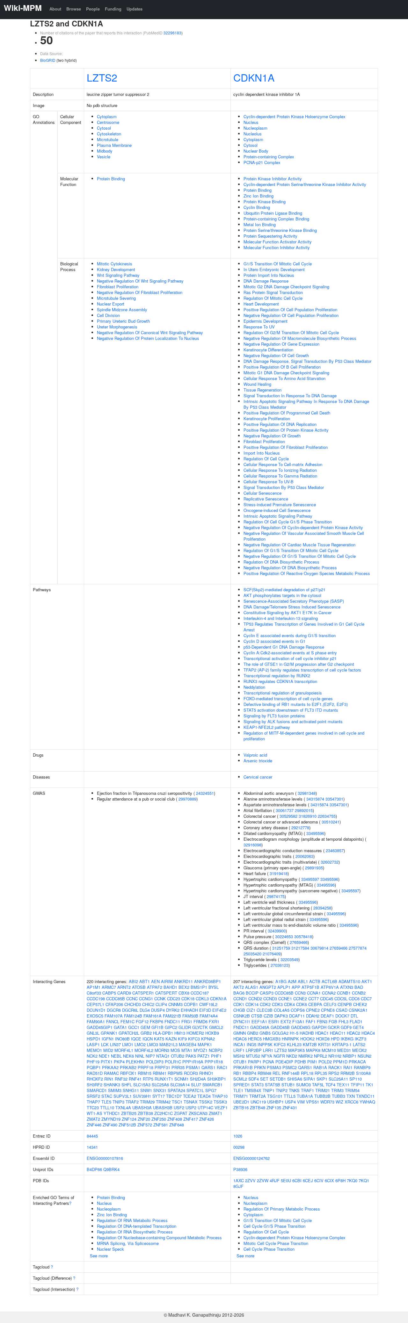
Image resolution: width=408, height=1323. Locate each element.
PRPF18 (145, 1067)
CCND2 (255, 999)
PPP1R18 (214, 1062)
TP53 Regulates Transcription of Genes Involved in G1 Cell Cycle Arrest (304, 627)
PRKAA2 (110, 1067)
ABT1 (144, 981)
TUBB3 (338, 1096)
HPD (335, 1039)
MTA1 (186, 1050)
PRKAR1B (243, 1067)
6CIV (319, 1180)
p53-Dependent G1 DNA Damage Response (284, 647)
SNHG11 (131, 1090)
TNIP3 (118, 1102)
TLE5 (106, 1102)
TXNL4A (123, 1107)
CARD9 (124, 993)
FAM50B (190, 1016)
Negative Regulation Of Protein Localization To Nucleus (148, 338)
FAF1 (311, 1021)
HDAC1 (322, 1033)
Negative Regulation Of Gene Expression (281, 344)
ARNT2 (124, 987)
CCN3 (300, 993)
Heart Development (261, 304)
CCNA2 (329, 993)
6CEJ (308, 1180)
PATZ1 (203, 1056)
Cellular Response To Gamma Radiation (280, 476)
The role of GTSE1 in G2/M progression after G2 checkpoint (299, 664)
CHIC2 (148, 1004)
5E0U (286, 1180)
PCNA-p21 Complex (262, 162)
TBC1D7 (174, 1096)
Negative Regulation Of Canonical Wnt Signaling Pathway (150, 332)
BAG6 (238, 993)
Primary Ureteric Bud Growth (123, 321)
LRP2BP (254, 1050)
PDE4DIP (284, 1062)
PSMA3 (274, 1067)
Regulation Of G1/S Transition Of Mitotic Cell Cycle (291, 550)
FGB (333, 1021)
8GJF (238, 1186)
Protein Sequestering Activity (270, 236)
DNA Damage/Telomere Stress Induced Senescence (292, 607)
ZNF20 (144, 1119)
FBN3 (322, 1021)
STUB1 (288, 1085)
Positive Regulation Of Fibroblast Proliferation (286, 447)
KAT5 (159, 1039)
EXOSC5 (95, 1016)
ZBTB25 (128, 1113)
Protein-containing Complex (269, 157)
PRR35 (178, 1067)
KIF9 (182, 1039)
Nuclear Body (256, 151)
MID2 (108, 1050)
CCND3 (270, 999)
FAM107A (114, 1016)
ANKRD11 (183, 981)
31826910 (308, 816)
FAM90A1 (96, 1021)
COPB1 (191, 1004)
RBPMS (175, 1073)
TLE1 (238, 1090)
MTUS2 (253, 1056)
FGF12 (142, 1021)
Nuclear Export (110, 304)
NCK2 (92, 1056)
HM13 (179, 1033)
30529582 (288, 816)
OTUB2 (177, 1056)
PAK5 (191, 1056)
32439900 (277, 931)
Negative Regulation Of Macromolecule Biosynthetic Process (300, 338)
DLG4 (145, 1010)
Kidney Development (116, 269)
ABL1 (303, 981)
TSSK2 (205, 1102)
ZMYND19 (110, 1119)
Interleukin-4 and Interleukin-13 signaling (281, 618)
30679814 (319, 948)
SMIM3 (114, 1090)
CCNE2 (300, 999)
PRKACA (357, 1062)
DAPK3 (281, 1016)
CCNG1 (146, 999)
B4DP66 (94, 1169)
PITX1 (107, 1062)
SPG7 (210, 1090)
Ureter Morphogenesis (117, 327)
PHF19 (93, 1062)
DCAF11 (297, 1016)
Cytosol (104, 128)
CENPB (345, 1004)
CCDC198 (96, 999)
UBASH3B (162, 1107)
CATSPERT (166, 993)
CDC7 (366, 999)
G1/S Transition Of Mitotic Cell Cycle (278, 264)
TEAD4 (204, 1096)
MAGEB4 (187, 1044)
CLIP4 (161, 1004)
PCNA (268, 1062)
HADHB (307, 1033)
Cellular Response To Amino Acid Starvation (284, 378)
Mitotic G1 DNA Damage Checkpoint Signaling (286, 373)
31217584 (300, 948)
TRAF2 (132, 1102)
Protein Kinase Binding (265, 201)
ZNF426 (206, 1119)
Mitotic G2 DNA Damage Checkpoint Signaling (286, 287)
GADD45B (280, 1027)
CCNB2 (359, 993)
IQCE (136, 1039)
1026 (237, 1136)
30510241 (330, 822)
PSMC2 (289, 1067)
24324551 (205, 793)
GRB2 (146, 1033)
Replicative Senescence (266, 499)
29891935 (314, 868)
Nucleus (251, 122)
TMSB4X (252, 1090)
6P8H (340, 1180)
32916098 (252, 845)
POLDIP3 (155, 1062)
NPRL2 (320, 1056)
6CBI (297, 1180)
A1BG (281, 981)
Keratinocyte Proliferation (267, 418)
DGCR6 (114, 1010)
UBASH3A (142, 1107)
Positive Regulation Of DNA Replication (280, 424)
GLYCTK (200, 1027)
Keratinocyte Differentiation (268, 350)
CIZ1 (250, 1010)
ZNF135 (273, 1107)
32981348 (307, 793)
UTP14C (205, 1107)
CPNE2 (313, 1010)
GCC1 (133, 1027)
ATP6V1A (330, 987)
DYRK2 (172, 1010)
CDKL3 (202, 999)
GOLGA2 (280, 1033)
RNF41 (135, 1079)
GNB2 (252, 1033)
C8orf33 (94, 993)
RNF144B (291, 1073)
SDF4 (253, 1079)
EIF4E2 (219, 1010)
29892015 (304, 810)
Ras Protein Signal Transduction (273, 292)
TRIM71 (240, 1096)
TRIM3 (337, 1090)
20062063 (304, 856)
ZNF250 (158, 1119)
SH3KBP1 (216, 1079)
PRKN (260, 1067)
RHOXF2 (95, 1079)
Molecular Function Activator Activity (278, 242)
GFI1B (157, 1027)
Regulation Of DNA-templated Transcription (136, 1226)
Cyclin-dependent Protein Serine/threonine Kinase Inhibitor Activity (305, 184)
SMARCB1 (212, 1085)
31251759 (281, 948)
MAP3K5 (296, 1050)
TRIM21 (322, 1090)
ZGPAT (180, 1113)
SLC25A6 (160, 1085)
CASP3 (266, 993)
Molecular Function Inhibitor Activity (277, 247)
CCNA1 (314, 993)
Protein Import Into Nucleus (269, 275)
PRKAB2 (128, 1067)
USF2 (179, 1107)
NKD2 (291, 1056)
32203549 (289, 959)
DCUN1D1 (96, 1010)
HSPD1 (93, 1039)
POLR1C (173, 1062)
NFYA (266, 1056)
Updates (134, 9)
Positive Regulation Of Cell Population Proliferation (290, 309)
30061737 (285, 810)
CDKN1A (253, 77)
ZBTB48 (257, 1107)
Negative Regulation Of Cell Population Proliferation (291, 315)
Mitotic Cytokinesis (114, 264)
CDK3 (277, 1004)
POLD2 (325, 1062)
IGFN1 (108, 1039)
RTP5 (148, 1079)
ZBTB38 (145, 1113)
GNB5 (265, 1033)
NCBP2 (215, 1050)
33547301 (334, 799)
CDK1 (238, 1004)
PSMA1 (193, 1067)
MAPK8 (313, 1050)
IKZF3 (360, 1039)
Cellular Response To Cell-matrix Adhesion (283, 464)
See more (99, 1256)
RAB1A (320, 1067)
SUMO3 (303, 1085)
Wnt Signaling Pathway (118, 275)
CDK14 (252, 1004)
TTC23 (93, 1107)
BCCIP (252, 993)
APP (296, 987)
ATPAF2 (154, 987)
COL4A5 (281, 1010)
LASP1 (93, 1044)
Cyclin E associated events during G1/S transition (290, 635)
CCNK (160, 999)
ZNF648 (176, 1125)
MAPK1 (205, 1044)
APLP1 (283, 987)
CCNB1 (344, 993)
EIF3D (205, 1010)
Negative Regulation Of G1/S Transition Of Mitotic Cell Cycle (300, 556)
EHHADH (189, 1010)
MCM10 (329, 1050)
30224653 (284, 936)
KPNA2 (208, 1039)
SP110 (355, 1079)
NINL (139, 1056)
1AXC (238, 1180)
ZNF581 (160, 1125)
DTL (354, 1016)
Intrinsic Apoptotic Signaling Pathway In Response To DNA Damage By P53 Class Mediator (306, 404)
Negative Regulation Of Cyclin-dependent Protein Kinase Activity (303, 527)
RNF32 (121, 1079)
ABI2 (133, 981)
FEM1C (127, 1021)
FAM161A (152, 1016)
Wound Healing (257, 384)
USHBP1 (275, 1102)
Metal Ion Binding (260, 224)
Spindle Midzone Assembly (122, 309)
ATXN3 (346, 987)
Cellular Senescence (262, 493)
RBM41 (159, 1073)
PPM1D (340, 1062)
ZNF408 (174, 1119)
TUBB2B (322, 1096)
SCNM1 (181, 1079)
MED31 (344, 1050)
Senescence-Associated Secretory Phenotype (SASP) (294, 601)
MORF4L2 (144, 1050)
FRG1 (186, 1021)
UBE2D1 (241, 1102)
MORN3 (162, 1050)
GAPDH (319, 1027)
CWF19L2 (208, 1004)
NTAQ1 (163, 1056)
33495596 (315, 833)
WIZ (339, 1102)
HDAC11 (338, 1033)
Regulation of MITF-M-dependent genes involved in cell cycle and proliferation (304, 736)
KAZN (171, 1039)
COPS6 (298, 1010)
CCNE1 (285, 999)
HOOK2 (307, 1039)
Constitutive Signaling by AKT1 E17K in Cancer (288, 612)
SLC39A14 (180, 1085)
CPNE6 (328, 1010)
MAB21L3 (168, 1044)
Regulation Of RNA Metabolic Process (132, 1220)
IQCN (147, 1039)
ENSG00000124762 (251, 1158)
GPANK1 (109, 1033)
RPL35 (321, 1073)
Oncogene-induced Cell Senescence (277, 510)
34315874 (315, 799)
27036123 (279, 965)
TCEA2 (189, 1096)
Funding (113, 9)
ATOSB (139, 987)
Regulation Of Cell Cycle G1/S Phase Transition (288, 522)
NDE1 (104, 1056)
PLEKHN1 (135, 1062)
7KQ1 (364, 1180)
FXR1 (214, 1021)
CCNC (132, 999)
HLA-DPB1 (163, 1033)
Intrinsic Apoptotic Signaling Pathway (278, 516)
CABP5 (109, 993)
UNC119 (258, 1102)
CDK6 (301, 1004)
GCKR (333, 1027)
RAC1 (222, 1067)
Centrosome (108, 122)
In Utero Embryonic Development (274, 269)
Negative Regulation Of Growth (272, 436)
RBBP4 (249, 1073)
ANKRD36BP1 (207, 981)
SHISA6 (294, 1079)
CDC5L (340, 999)
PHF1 (216, 1056)
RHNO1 (206, 1073)
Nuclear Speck (110, 1249)
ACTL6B (329, 981)
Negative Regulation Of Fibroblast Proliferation (139, 292)
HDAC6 (240, 1039)
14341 (92, 1147)
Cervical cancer (258, 777)
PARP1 (254, 1062)
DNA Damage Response (266, 281)
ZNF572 (144, 1125)
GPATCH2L (129, 1033)
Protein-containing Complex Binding (276, 219)
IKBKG (347, 1039)
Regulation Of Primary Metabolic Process (282, 1209)
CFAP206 (114, 1004)
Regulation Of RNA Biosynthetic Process (135, 1232)
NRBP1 (349, 1056)
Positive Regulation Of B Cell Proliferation (282, 367)
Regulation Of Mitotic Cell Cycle (273, 298)
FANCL (112, 1021)
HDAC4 (368, 1033)
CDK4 (289, 1004)
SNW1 (146, 1090)
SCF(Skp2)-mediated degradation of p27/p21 (284, 589)
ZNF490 (110, 1125)
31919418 (279, 873)
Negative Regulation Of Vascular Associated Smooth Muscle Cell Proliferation (304, 536)
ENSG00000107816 (105, 1158)
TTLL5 (289, 1096)
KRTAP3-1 (342, 1044)
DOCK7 (342, 1016)
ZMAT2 (93, 1119)
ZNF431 (289, 1107)
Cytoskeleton (109, 134)
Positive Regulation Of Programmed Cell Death (287, 413)
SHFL (126, 1085)
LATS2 (359, 1044)
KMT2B (310, 1044)
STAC (106, 1096)
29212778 (300, 827)
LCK (105, 1044)
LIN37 (115, 1044)
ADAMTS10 (349, 981)
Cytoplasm (107, 116)
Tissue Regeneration (262, 390)
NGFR (279, 1056)
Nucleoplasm (255, 128)
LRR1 (268, 1050)
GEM (145, 1027)
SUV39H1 (142, 1096)
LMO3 (152, 1044)
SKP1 (322, 1079)
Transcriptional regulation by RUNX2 (277, 675)
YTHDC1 (112, 1113)
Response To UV (259, 327)
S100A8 (363, 1073)
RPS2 (333, 1073)
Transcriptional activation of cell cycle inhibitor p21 (290, 658)
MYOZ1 (200, 1050)
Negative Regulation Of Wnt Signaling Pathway (140, 281)
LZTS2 (102, 77)
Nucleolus (253, 134)
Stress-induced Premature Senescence (280, 504)
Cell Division (108, 315)
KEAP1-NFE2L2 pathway (267, 727)
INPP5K (265, 1044)
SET (264, 1079)
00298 (238, 1147)
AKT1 (366, 981)
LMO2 (140, 1044)
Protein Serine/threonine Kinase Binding (280, 230)
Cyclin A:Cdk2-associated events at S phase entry (290, 653)
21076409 (271, 954)
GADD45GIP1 (100, 1027)
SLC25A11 (338, 1079)
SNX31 (159, 1090)
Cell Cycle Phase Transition (269, 1249)
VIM (301, 1102)
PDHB (300, 1062)
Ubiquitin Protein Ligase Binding (273, 213)
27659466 (299, 942)
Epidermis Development (266, 321)
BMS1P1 (199, 987)
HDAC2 (353, 1033)
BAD (358, 987)
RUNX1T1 (164, 1079)
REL (276, 1073)
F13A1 (298, 1021)
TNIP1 (268, 1090)
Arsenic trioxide (258, 761)
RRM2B (347, 1073)
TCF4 (330, 1085)
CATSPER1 (143, 993)
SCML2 (240, 1079)
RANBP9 (362, 1067)
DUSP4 (158, 1010)
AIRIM (167, 981)
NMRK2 (305, 1056)
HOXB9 (212, 1033)
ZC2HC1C (163, 1113)
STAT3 (257, 1085)
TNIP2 (282, 1090)
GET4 (358, 1027)
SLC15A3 (141, 1085)
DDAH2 (312, 1016)
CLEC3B (265, 1010)
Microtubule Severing (116, 298)
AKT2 (238, 987)
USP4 (290, 1102)
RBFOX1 (128, 1073)
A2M (292, 981)
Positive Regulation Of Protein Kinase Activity (286, 430)
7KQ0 (352, 1180)
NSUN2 (364, 1056)
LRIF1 (238, 1050)
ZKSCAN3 (198, 1113)
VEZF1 (221, 1107)
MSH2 (239, 1056)
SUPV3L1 (122, 1096)
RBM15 (144, 1073)
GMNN (239, 1033)
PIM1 (312, 1062)
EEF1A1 (259, 1021)
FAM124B (133, 1016)
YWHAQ (367, 1102)
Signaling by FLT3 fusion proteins (274, 716)
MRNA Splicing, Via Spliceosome (128, 1243)
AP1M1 (93, 987)
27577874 (358, 948)
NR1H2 (334, 1056)
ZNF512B (127, 1125)
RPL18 (307, 1073)
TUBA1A (305, 1096)
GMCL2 (216, 1027)
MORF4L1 (123, 1050)
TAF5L (318, 1085)
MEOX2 (359, 1050)
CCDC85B (115, 999)
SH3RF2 (94, 1085)
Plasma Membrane (114, 145)
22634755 (327, 816)
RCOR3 (191, 1073)
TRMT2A (257, 1096)
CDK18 (187, 999)
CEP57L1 (95, 1004)
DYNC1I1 (241, 1021)
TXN (350, 1096)
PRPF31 (162, 1067)
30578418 (303, 936)
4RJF (275, 1180)
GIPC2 (171, 1027)
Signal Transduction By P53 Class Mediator (284, 487)
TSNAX (191, 1102)
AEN (155, 981)
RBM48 (264, 1073)
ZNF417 (190, 1119)
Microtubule (107, 139)
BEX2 (183, 987)
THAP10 (220, 1096)
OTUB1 (240, 1062)
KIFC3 (194, 1039)
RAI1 (348, 1067)
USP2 (191, 1107)
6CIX (329, 1180)
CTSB (256, 1016)
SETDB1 (278, 1079)
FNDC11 (172, 1021)
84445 (92, 1136)
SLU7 (196, 1085)
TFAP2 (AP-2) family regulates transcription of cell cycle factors (302, 670)
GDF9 (346, 1027)
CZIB (268, 1016)
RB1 (237, 1073)
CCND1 (240, 999)
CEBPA (315, 1004)
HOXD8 (323, 1039)
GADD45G (300, 1027)
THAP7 (93, 1102)
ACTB (314, 981)
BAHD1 (170, 987)
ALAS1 (251, 987)
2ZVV (250, 1180)
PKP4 (119, 1062)
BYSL (213, 987)
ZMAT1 (215, 1113)
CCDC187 (200, 993)
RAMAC (111, 1073)
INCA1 (239, 1044)
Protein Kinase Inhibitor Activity (273, 179)
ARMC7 (109, 987)
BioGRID (47, 60)
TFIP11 (357, 1085)
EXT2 (285, 1021)
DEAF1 (327, 1016)
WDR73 (327, 1102)
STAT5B (272, 1085)
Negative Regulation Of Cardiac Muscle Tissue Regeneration (299, 545)
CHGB (239, 1010)
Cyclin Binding (257, 207)
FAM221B (172, 1016)
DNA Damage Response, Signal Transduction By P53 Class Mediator (307, 361)
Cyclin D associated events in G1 (274, 641)
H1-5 (294, 1033)
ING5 (251, 1044)
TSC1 (177, 1102)
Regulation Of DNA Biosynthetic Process (281, 562)
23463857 (335, 850)
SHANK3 (112, 1085)
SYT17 (158, 1096)
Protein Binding (111, 179)
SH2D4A (198, 1079)
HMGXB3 (271, 1039)
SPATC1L (195, 1090)
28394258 (322, 908)
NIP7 (150, 1056)
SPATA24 (176, 1090)
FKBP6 (156, 1021)
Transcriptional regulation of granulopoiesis (283, 693)
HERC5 (255, 1039)
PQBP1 (94, 1067)
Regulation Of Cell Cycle (266, 459)
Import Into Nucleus (262, 453)
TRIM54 (352, 1090)
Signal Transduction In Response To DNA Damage (290, 395)
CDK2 (265, 1004)
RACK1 (335, 1067)
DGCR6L (130, 1010)
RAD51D (95, 1073)
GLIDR (184, 1027)
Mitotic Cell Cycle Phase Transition (276, 1243)
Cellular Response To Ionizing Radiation (280, 470)
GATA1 (120, 1027)
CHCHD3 (132, 1004)
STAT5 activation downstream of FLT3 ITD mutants (291, 710)
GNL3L (93, 1033)
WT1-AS (94, 1113)
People (93, 9)
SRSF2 (93, 1096)
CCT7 (313, 999)
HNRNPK (290, 1039)
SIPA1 (309, 1079)
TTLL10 (107, 1107)
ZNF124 (129, 1119)
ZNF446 (94, 1125)
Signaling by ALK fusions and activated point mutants (293, 721)
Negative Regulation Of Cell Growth (276, 355)
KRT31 (324, 1044)
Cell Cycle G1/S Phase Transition (274, 1226)
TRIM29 (147, 1102)
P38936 (240, 1169)
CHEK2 (360, 1004)
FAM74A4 (209, 1016)
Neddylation (254, 687)
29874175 (276, 896)
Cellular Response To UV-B (269, 481)
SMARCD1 (97, 1090)
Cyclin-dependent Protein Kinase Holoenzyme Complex (295, 116)
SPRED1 (241, 1085)
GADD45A (259, 1027)
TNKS (294, 1090)
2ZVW (262, 1180)
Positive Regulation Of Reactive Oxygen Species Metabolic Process (307, 573)
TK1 (369, 1085)
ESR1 (273, 1021)
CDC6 (354, 999)
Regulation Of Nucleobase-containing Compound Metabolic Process (159, 1237)
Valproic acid (255, 755)
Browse (73, 9)
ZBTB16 (241, 1107)
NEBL (116, 1056)
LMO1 (127, 1044)
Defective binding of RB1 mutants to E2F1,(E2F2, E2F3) (296, 704)
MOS (175, 1050)
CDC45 (326, 999)
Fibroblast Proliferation (117, 287)
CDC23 (173, 999)
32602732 (330, 862)
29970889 (187, 799)
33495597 (310, 879)
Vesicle (103, 157)
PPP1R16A (192, 1062)
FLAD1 (356, 1021)
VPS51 (312, 1102)
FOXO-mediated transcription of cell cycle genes (288, 698)
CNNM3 (175, 1004)
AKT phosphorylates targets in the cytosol (282, 595)
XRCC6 (351, 1102)
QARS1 (208, 1067)
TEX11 (343, 1085)
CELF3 (330, 1004)
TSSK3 (220, 1102)
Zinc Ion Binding (258, 196)
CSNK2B (241, 1016)
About (55, 9)
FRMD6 (200, 1021)
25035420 (252, 954)
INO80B (122, 1039)
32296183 (172, 32)
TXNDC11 (365, 1096)
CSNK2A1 (358, 1010)
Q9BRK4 (111, 1169)
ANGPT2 (267, 987)
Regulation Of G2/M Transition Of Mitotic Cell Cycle (291, 332)
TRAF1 (307, 1090)
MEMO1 (94, 1050)
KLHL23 (294, 1044)
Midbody (105, 151)
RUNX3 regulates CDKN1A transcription (280, 681)
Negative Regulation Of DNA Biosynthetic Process (290, 567)
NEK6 (128, 1056)
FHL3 (343, 1021)
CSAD (341, 1010)
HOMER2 (195, 1033)
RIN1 (108, 1079)
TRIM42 (163, 1102)
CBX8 (183, 993)
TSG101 (274, 1096)
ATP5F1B (310, 987)
